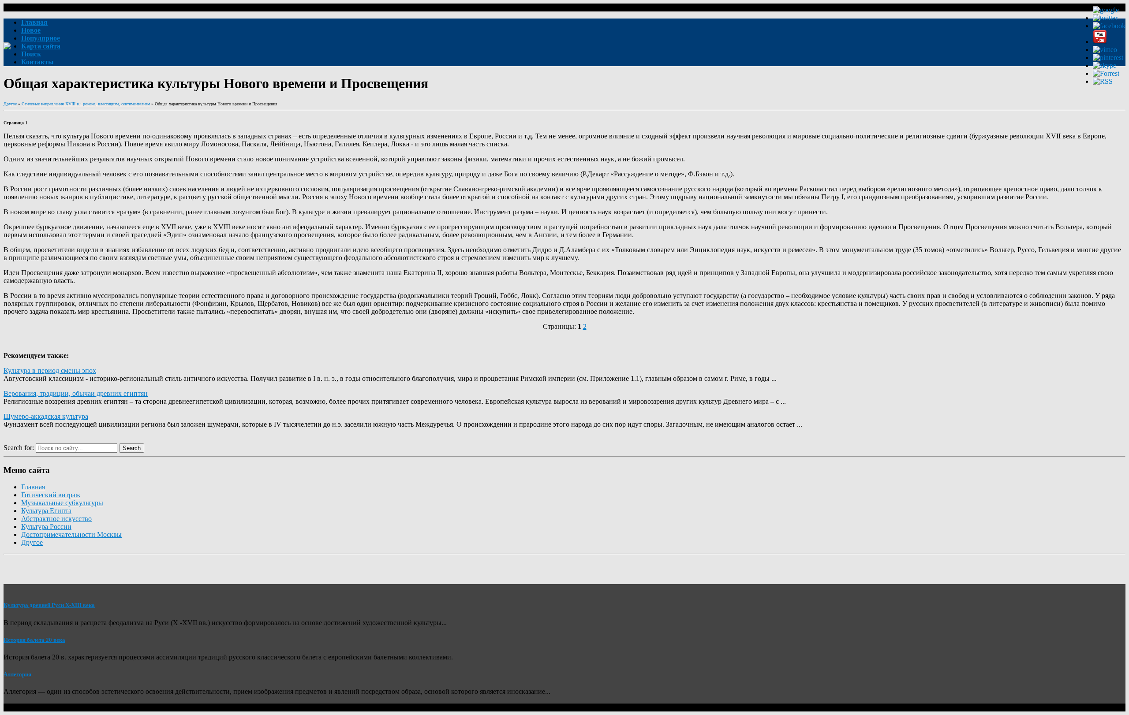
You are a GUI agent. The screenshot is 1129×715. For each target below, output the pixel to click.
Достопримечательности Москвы (71, 534)
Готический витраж (50, 495)
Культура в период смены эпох (50, 370)
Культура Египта (46, 510)
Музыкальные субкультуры (62, 502)
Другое (10, 103)
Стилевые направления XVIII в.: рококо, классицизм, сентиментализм (86, 103)
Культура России (46, 526)
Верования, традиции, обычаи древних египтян (76, 393)
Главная (33, 487)
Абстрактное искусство (56, 518)
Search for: (19, 447)
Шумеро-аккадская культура (46, 416)
